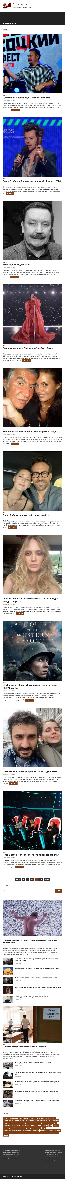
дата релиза (33, 1128)
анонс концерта (24, 1128)
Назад (18, 879)
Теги (50, 1125)
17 (32, 879)
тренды (37, 1132)
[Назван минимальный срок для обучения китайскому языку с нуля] (8, 1087)
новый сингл (43, 1130)
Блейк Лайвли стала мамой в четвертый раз (26, 515)
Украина (55, 1125)
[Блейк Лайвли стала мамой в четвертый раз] (32, 481)
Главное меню (10, 23)
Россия (33, 1125)
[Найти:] (32, 891)
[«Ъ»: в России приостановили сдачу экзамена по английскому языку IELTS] (8, 1078)
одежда (51, 1130)
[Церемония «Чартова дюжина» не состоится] (32, 64)
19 (41, 879)
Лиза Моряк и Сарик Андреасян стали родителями (30, 771)
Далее (47, 879)
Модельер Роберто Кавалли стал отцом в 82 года (29, 431)
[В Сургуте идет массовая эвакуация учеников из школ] (8, 1068)
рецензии (57, 1130)
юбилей (6, 1135)
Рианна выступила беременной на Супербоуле (28, 348)
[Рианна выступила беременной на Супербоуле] (32, 314)
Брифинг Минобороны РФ (37, 1118)
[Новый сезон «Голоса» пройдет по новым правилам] (32, 821)
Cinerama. (20, 4)
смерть (17, 1132)
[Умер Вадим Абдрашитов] (32, 231)
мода (43, 1128)
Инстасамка (34, 1123)
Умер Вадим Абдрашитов (16, 264)
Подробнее (16, 110)
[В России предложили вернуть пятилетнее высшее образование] (8, 1097)
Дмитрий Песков (18, 1123)
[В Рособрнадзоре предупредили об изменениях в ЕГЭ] (32, 1043)
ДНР (11, 1123)
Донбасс (27, 1123)
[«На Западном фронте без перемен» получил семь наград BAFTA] (32, 651)
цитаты (56, 1132)
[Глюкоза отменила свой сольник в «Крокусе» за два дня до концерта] (32, 565)
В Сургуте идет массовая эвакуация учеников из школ (33, 1062)
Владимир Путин (19, 1120)
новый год (36, 1130)
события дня (24, 1132)
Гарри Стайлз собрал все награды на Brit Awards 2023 (32, 181)
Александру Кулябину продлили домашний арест (31, 997)
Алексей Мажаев (14, 1118)
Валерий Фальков (8, 1120)
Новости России (16, 1125)
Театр (4, 938)
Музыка (5, 95)
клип (39, 1128)
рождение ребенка (9, 1132)
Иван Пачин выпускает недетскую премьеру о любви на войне (36, 978)
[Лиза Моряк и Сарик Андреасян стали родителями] (32, 738)
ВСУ (54, 1118)
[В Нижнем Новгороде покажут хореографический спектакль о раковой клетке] (32, 936)
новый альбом (27, 1130)
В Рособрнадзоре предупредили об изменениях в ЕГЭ (26, 1047)
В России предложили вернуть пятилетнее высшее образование (36, 1091)
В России (48, 1118)
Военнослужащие (54, 1120)
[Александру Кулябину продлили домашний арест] (8, 1002)
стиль (31, 1132)
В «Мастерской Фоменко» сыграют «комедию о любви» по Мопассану (38, 987)
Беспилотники (24, 1118)
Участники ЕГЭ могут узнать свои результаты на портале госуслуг (37, 1100)
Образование (6, 1044)
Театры (46, 1125)
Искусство (42, 1123)
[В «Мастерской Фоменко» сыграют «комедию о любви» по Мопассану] (8, 993)
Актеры (6, 1118)
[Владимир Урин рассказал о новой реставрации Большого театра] (8, 974)
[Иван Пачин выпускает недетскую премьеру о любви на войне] (8, 983)
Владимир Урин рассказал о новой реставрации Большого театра (37, 968)
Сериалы (39, 1125)
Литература (7, 1125)
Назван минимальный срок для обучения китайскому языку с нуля (37, 1081)
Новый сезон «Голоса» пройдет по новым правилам (31, 854)
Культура (53, 1123)
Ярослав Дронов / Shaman (11, 1128)
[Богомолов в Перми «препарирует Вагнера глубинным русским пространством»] (8, 964)
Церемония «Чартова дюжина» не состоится (26, 97)
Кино (48, 1123)
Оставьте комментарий (9, 100)
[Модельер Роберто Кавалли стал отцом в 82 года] (32, 398)
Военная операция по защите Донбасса (36, 1120)
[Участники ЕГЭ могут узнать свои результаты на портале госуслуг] (8, 1106)
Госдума (6, 1123)
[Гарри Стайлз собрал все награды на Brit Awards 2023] (32, 147)
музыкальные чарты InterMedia (12, 1130)
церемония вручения (46, 1132)
